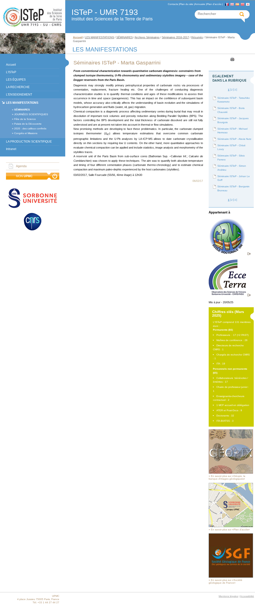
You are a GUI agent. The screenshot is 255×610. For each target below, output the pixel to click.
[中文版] (242, 4)
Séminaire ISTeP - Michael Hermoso (232, 130)
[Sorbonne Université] (32, 199)
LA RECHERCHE (18, 87)
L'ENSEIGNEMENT (19, 94)
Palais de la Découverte (28, 123)
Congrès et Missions (25, 133)
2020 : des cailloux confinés (30, 128)
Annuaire (200, 4)
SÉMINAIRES (22, 109)
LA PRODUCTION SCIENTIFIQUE (29, 141)
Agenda (21, 166)
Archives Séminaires (147, 37)
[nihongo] (248, 4)
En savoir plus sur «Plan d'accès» (230, 529)
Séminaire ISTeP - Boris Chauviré (231, 110)
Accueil (11, 64)
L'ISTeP (11, 72)
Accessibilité (247, 596)
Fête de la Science (25, 119)
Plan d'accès (214, 4)
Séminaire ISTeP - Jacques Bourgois (233, 120)
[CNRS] (32, 222)
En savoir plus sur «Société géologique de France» (225, 581)
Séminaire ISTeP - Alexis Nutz (234, 139)
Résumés (197, 37)
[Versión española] (237, 4)
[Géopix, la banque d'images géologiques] (231, 472)
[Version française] (227, 4)
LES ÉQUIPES (16, 79)
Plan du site (186, 4)
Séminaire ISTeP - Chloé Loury (231, 147)
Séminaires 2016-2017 (175, 37)
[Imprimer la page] (231, 58)
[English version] (232, 4)
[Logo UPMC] (32, 16)
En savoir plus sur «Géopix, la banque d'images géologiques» (227, 477)
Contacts (173, 4)
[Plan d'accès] (231, 526)
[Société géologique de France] (231, 576)
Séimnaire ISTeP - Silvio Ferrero (231, 157)
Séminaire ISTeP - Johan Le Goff (233, 178)
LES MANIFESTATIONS (22, 102)
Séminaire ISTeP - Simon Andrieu (231, 167)
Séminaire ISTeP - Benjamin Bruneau (233, 188)
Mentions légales (228, 596)
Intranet (11, 149)
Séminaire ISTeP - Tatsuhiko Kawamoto (233, 100)
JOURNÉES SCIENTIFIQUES (31, 114)
